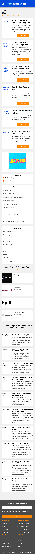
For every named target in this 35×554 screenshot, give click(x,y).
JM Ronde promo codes (18, 404)
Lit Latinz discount (8, 194)
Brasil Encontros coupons (10, 214)
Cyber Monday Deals (23, 526)
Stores (3, 526)
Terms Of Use (5, 532)
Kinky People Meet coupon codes (13, 197)
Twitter (19, 546)
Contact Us (5, 529)
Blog (3, 540)
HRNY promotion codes (10, 204)
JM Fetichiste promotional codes (20, 372)
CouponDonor (12, 552)
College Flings (8, 244)
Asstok (6, 258)
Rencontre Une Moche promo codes (14, 221)
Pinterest (20, 540)
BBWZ (6, 254)
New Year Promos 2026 (24, 532)
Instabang (7, 235)
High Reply (7, 241)
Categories (4, 523)
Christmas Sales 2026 (23, 529)
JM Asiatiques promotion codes (23, 438)
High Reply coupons (9, 207)
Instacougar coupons (24, 358)
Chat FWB (7, 248)
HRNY (6, 238)
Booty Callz (7, 251)
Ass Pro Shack (8, 261)
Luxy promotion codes (9, 218)
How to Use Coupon (7, 546)
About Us (4, 538)
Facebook (20, 538)
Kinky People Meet (9, 231)
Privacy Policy (5, 543)
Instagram (20, 543)
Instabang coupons (8, 200)
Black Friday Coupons (23, 523)
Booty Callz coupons (9, 211)
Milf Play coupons (8, 190)
